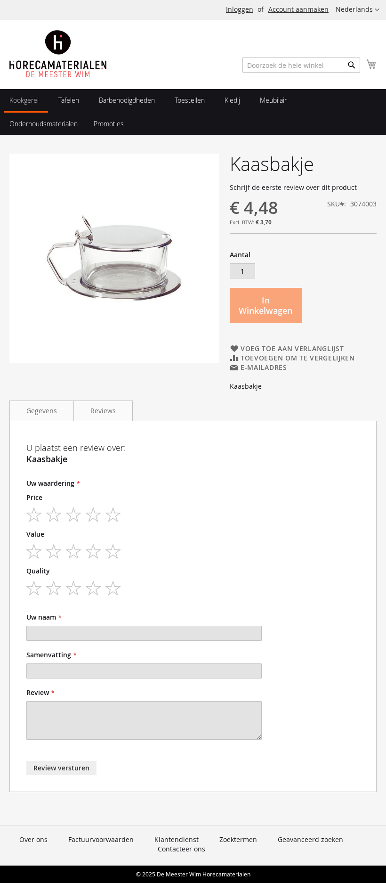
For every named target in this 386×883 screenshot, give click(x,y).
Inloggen (239, 9)
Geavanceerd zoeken (310, 839)
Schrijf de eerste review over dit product (293, 187)
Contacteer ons (181, 848)
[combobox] (301, 65)
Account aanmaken (298, 9)
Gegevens (41, 410)
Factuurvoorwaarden (101, 839)
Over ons (33, 839)
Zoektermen (238, 839)
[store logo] (57, 53)
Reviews (103, 410)
